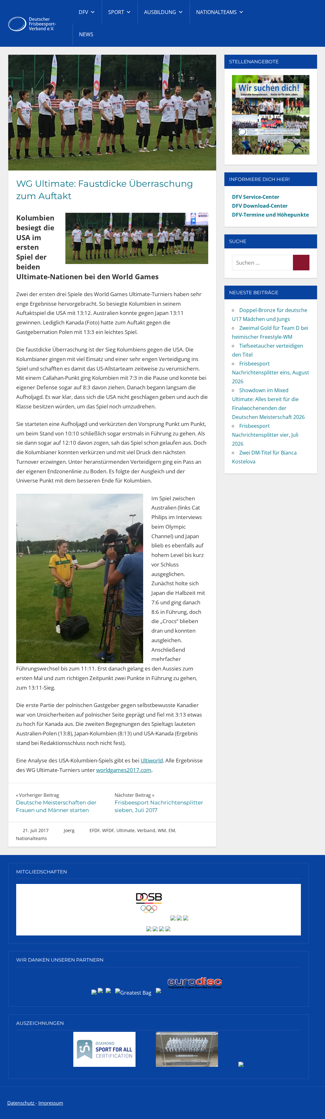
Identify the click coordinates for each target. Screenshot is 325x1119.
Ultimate (125, 830)
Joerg (69, 830)
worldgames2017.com (123, 770)
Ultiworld (152, 760)
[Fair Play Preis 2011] (241, 1066)
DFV (83, 12)
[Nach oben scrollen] (314, 1108)
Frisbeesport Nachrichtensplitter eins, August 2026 (270, 372)
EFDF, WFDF (102, 830)
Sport (116, 12)
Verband (146, 830)
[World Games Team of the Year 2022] (187, 1066)
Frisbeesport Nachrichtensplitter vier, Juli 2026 (265, 434)
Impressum (50, 1103)
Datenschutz (21, 1103)
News (86, 34)
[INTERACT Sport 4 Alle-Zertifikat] (104, 1066)
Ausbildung (160, 12)
